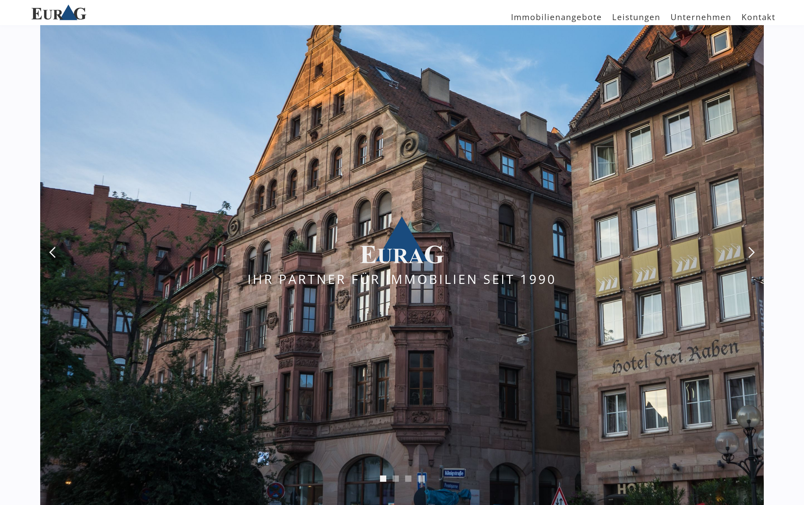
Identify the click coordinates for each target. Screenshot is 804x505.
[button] (52, 252)
